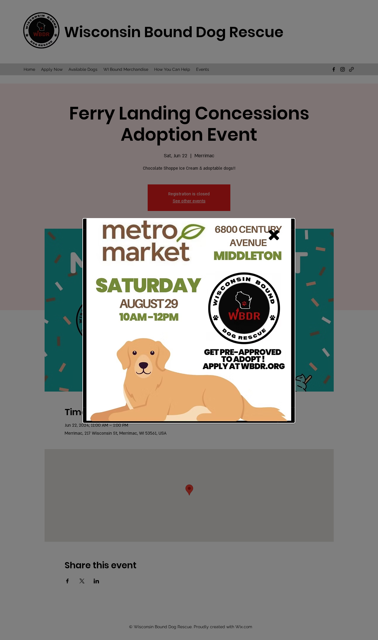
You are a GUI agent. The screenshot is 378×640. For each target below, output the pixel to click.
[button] (274, 235)
